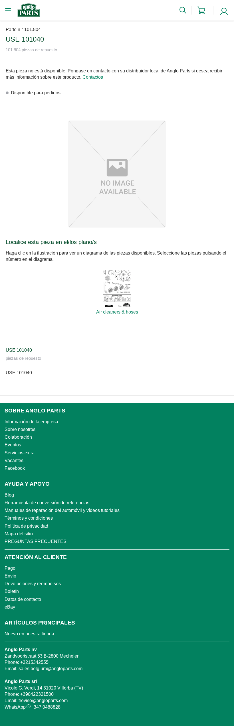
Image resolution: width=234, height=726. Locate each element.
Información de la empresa (31, 421)
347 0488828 (47, 707)
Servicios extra (20, 452)
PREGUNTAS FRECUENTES (35, 541)
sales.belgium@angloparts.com (50, 668)
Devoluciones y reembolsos (33, 583)
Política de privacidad (26, 526)
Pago (10, 568)
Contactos (92, 77)
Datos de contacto (23, 599)
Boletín (12, 591)
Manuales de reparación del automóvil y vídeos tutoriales (62, 510)
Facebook (15, 468)
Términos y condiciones (29, 518)
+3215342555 (34, 662)
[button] (117, 174)
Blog (9, 495)
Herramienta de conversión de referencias (47, 502)
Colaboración (18, 437)
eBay (10, 607)
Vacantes (14, 460)
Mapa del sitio (19, 533)
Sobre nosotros (20, 429)
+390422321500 (37, 694)
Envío (10, 576)
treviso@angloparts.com (43, 700)
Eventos (13, 444)
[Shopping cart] (201, 10)
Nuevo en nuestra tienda (29, 633)
